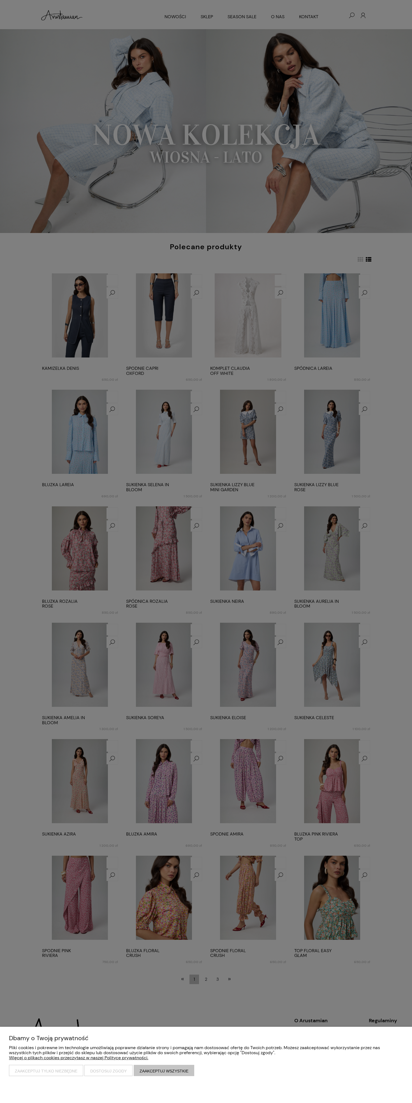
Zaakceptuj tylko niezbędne (46, 1071)
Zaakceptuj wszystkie (164, 1071)
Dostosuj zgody (108, 1071)
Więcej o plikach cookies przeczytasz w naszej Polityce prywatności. (78, 1058)
